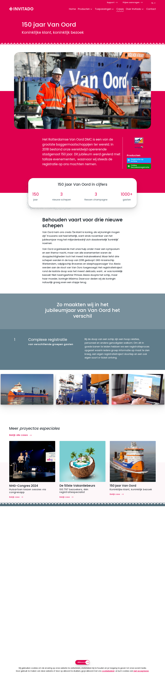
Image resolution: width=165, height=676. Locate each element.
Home (72, 9)
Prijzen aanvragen (131, 2)
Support (110, 2)
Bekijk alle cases (18, 435)
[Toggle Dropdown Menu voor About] (142, 9)
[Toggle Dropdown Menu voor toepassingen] (112, 9)
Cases (120, 9)
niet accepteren (141, 671)
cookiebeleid (108, 671)
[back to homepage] (21, 9)
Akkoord (81, 662)
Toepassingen (103, 9)
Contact (151, 9)
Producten (84, 9)
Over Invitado (133, 9)
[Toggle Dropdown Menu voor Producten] (91, 9)
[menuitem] (71, 9)
